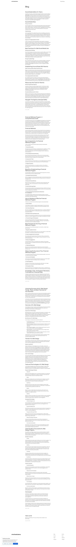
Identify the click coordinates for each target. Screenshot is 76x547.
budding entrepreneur (41, 302)
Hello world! (28, 515)
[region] (10, 541)
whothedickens (14, 1)
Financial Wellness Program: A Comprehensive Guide (33, 117)
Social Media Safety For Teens (33, 12)
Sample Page (62, 1)
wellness (38, 120)
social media (27, 14)
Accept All (15, 543)
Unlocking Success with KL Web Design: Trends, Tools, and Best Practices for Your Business (36, 290)
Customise (5, 543)
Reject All (10, 543)
